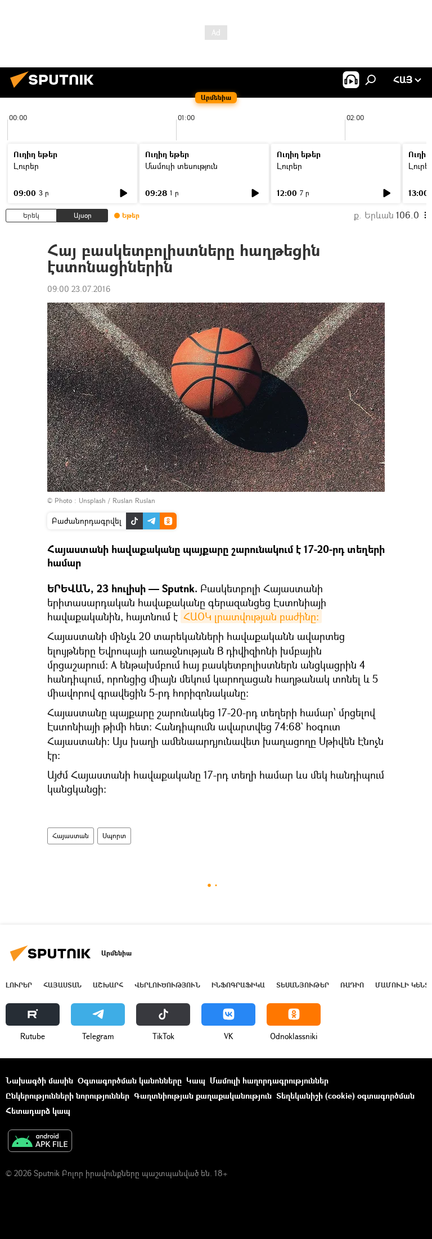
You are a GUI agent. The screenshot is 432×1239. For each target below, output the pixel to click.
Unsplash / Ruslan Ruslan (117, 500)
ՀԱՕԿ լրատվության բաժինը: (251, 616)
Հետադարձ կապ (38, 1110)
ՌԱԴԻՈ (352, 985)
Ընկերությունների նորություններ (67, 1095)
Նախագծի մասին (39, 1080)
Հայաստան (70, 835)
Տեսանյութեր (302, 985)
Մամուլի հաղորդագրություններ (269, 1080)
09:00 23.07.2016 (78, 289)
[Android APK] (40, 1142)
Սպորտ (114, 835)
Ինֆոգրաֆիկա (238, 985)
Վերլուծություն (167, 985)
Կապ (195, 1080)
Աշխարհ (108, 985)
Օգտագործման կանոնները (130, 1080)
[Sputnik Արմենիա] (55, 89)
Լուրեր (26, 166)
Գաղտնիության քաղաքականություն (203, 1095)
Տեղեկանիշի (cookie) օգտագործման (345, 1095)
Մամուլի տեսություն (181, 166)
